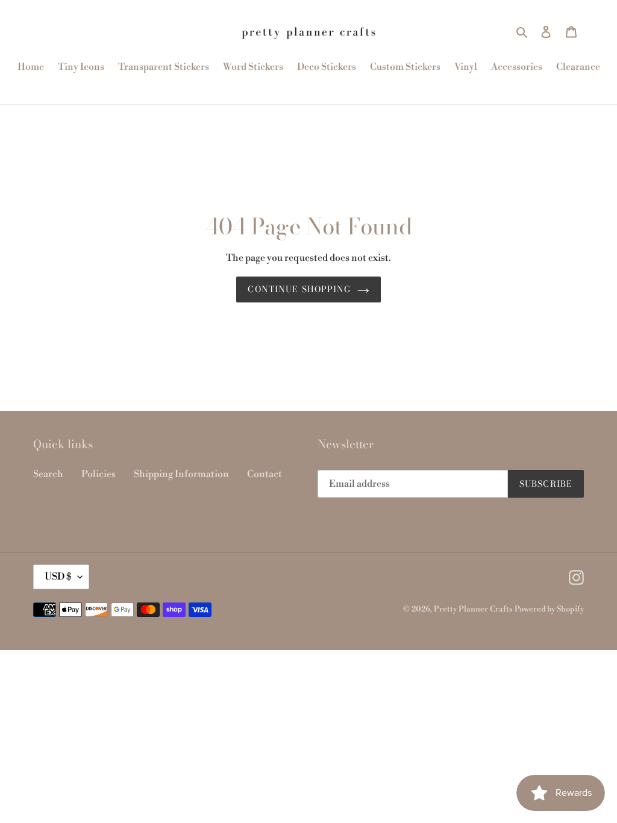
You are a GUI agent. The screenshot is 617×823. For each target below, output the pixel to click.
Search (48, 474)
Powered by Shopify (549, 609)
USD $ (58, 577)
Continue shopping (299, 289)
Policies (98, 474)
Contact (264, 474)
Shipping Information (181, 474)
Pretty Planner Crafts (473, 609)
